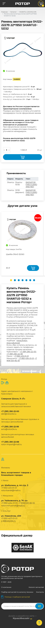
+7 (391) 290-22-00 (28, 351)
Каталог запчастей (36, 587)
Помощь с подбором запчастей (17, 597)
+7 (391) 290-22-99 (15, 354)
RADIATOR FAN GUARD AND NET (31, 184)
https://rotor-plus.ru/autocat (17, 341)
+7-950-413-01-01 (21, 356)
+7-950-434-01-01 (26, 358)
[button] (11, 280)
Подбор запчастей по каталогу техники (17, 592)
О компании (6, 587)
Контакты (40, 592)
